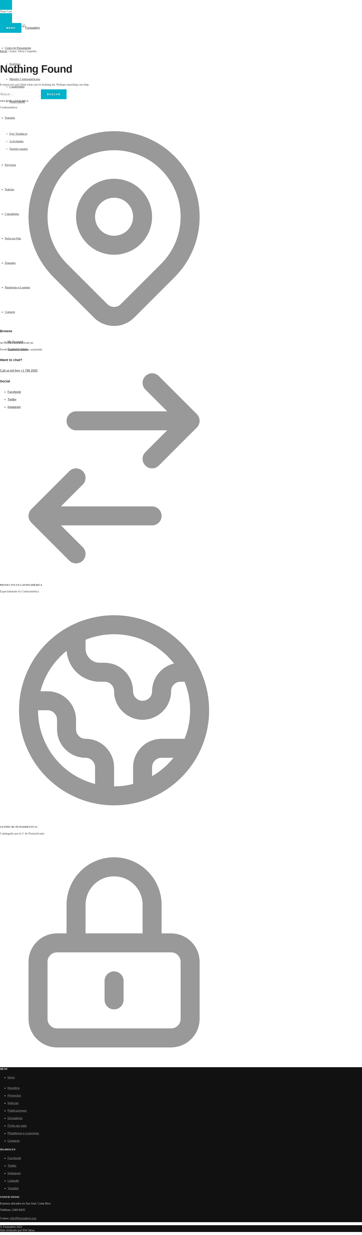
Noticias (13, 1103)
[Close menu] (6, 5)
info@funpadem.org (23, 1218)
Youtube (13, 1188)
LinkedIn (13, 1180)
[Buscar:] (20, 94)
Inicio (3, 51)
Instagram (14, 1173)
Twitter (12, 1165)
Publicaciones (17, 1110)
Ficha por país (17, 1125)
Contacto (14, 1140)
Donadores (15, 1118)
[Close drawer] (6, 18)
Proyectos (14, 1095)
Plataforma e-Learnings (24, 1133)
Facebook (14, 1158)
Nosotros (14, 1088)
